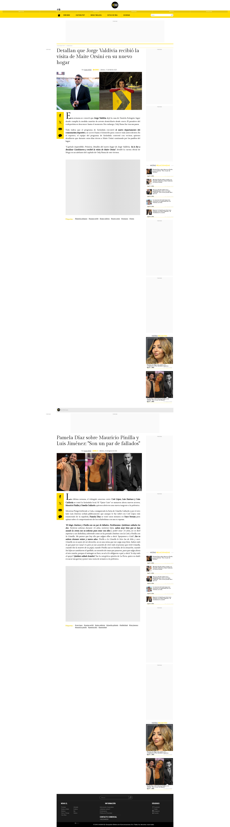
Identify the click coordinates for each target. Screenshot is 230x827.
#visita (131, 219)
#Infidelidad (124, 625)
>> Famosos (68, 45)
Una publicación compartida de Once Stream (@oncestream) (89, 598)
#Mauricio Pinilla (81, 627)
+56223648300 (104, 819)
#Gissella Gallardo (112, 625)
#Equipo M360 (93, 219)
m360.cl (95, 451)
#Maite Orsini (115, 219)
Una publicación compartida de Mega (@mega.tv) (90, 192)
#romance (124, 219)
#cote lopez (79, 625)
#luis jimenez (133, 625)
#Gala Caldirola (100, 625)
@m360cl (96, 70)
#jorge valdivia (105, 219)
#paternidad (103, 627)
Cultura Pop (61, 45)
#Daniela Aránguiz (81, 219)
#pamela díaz (92, 627)
